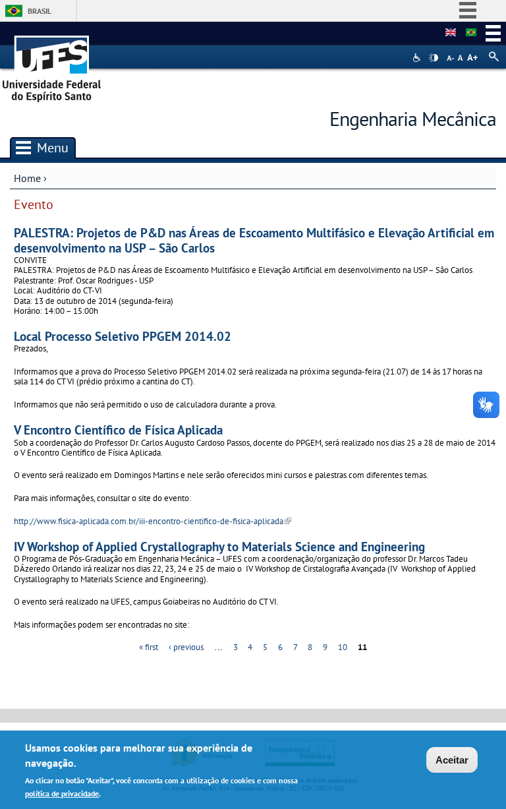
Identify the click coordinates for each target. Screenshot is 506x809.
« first (148, 647)
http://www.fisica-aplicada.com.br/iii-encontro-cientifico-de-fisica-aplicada (152, 521)
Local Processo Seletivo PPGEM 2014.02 (122, 336)
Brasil (39, 11)
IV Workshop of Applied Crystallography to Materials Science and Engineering (219, 546)
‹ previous (186, 647)
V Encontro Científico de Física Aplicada (118, 429)
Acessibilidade (418, 57)
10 (342, 647)
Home (27, 178)
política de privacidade (62, 793)
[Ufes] (52, 64)
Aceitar (452, 759)
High (433, 58)
